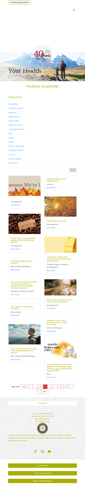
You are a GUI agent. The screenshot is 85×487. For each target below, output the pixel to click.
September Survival (56, 221)
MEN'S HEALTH (14, 117)
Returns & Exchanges (42, 481)
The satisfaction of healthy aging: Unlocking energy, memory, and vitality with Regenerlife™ (60, 367)
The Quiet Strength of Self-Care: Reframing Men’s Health (24, 351)
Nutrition (64, 264)
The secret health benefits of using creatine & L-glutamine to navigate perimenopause (24, 285)
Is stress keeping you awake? (21, 262)
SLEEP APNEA (14, 121)
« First (24, 387)
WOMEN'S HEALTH (16, 108)
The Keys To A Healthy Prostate (22, 307)
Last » (45, 391)
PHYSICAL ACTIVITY (16, 150)
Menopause (15, 291)
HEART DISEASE (15, 159)
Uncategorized (16, 201)
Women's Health (27, 291)
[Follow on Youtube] (49, 452)
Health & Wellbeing (22, 266)
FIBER (11, 138)
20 (66, 387)
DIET (10, 134)
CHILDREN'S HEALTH (17, 129)
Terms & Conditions (42, 473)
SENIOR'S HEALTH (16, 125)
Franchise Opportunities (19, 2)
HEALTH (12, 155)
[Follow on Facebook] (36, 452)
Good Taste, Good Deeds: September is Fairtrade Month (23, 240)
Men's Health (16, 312)
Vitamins (50, 184)
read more (15, 205)
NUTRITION (13, 163)
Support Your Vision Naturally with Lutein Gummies (57, 322)
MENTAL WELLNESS (16, 146)
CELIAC (11, 142)
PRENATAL (13, 113)
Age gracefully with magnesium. (56, 180)
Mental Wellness (28, 356)
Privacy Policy (43, 465)
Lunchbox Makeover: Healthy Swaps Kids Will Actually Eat (59, 259)
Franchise (42, 403)
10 (60, 387)
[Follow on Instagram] (42, 452)
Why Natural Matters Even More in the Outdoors (60, 301)
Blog (12, 266)
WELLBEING (13, 104)
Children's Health (53, 264)
